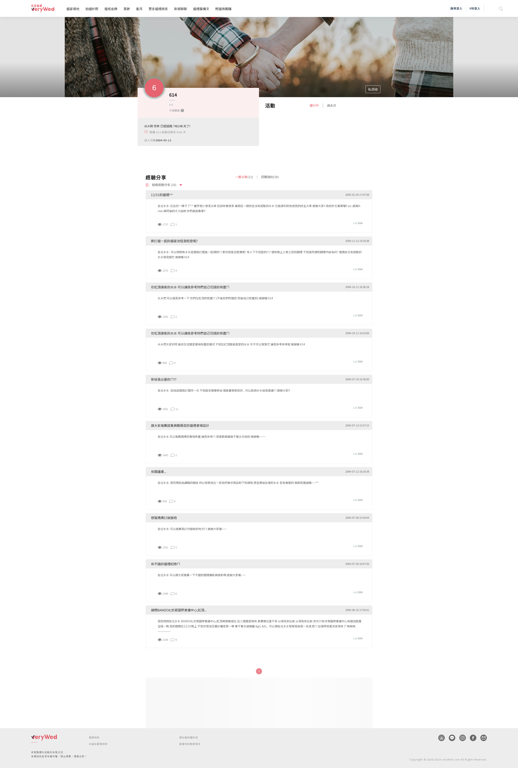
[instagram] (460, 738)
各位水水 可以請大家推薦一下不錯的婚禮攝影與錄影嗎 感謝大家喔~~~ (202, 575)
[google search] (501, 8)
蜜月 (139, 8)
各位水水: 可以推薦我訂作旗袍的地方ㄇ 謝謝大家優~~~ (192, 529)
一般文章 (244, 177)
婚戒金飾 (110, 8)
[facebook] (471, 738)
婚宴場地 (72, 8)
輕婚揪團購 (223, 8)
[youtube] (439, 738)
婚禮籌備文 (201, 8)
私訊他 (373, 89)
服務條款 (94, 737)
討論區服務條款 (98, 744)
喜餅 (126, 8)
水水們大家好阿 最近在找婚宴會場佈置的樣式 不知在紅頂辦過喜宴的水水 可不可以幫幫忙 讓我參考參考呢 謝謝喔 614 (231, 344)
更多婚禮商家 (158, 8)
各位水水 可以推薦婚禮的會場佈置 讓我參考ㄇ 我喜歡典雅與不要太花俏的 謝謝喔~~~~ (212, 436)
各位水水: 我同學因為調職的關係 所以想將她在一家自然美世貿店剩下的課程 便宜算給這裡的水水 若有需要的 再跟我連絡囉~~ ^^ (238, 483)
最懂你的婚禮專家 (190, 744)
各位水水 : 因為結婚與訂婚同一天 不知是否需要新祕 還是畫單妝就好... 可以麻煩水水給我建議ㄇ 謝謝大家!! (224, 390)
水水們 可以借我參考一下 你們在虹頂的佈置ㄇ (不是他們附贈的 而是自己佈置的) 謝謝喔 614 (215, 298)
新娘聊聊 (180, 8)
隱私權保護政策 (188, 737)
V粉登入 (474, 8)
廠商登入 (456, 8)
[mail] (481, 738)
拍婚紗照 (91, 8)
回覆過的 (270, 177)
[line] (450, 738)
